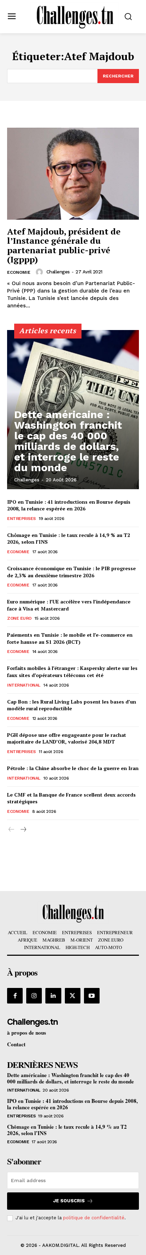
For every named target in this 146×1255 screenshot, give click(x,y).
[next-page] (22, 829)
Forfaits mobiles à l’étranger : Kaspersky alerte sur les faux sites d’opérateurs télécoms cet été (72, 671)
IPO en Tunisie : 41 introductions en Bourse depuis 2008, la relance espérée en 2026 (68, 505)
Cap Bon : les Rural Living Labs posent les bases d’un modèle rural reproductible (71, 705)
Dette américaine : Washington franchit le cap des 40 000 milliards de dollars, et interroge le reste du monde (68, 441)
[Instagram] (34, 996)
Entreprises (21, 518)
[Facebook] (15, 996)
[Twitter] (72, 996)
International (23, 685)
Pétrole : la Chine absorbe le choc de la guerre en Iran (73, 768)
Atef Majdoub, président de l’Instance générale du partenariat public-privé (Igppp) (63, 245)
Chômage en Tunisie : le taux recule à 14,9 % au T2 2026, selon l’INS (67, 1130)
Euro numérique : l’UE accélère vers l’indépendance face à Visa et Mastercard (68, 605)
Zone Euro (19, 618)
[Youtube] (92, 996)
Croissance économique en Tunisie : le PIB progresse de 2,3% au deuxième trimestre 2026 (71, 572)
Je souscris (69, 1200)
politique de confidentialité (93, 1217)
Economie (18, 272)
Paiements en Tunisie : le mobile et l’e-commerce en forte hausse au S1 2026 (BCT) (70, 638)
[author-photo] (40, 272)
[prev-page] (11, 829)
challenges (58, 271)
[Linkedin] (53, 996)
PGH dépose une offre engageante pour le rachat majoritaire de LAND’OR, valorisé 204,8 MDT (66, 738)
